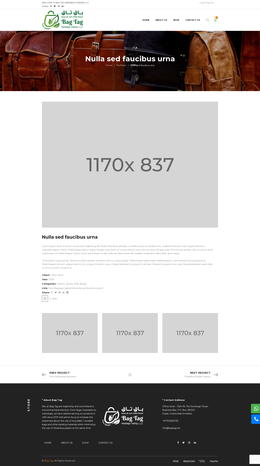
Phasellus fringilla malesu (197, 376)
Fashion (61, 283)
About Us (67, 442)
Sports (69, 283)
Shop (85, 442)
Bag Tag (48, 460)
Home (109, 65)
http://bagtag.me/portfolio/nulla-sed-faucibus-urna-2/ (76, 288)
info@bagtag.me (171, 428)
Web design (80, 283)
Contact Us (105, 442)
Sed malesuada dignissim (63, 376)
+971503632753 (170, 420)
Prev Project (60, 372)
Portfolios (121, 65)
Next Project (200, 372)
